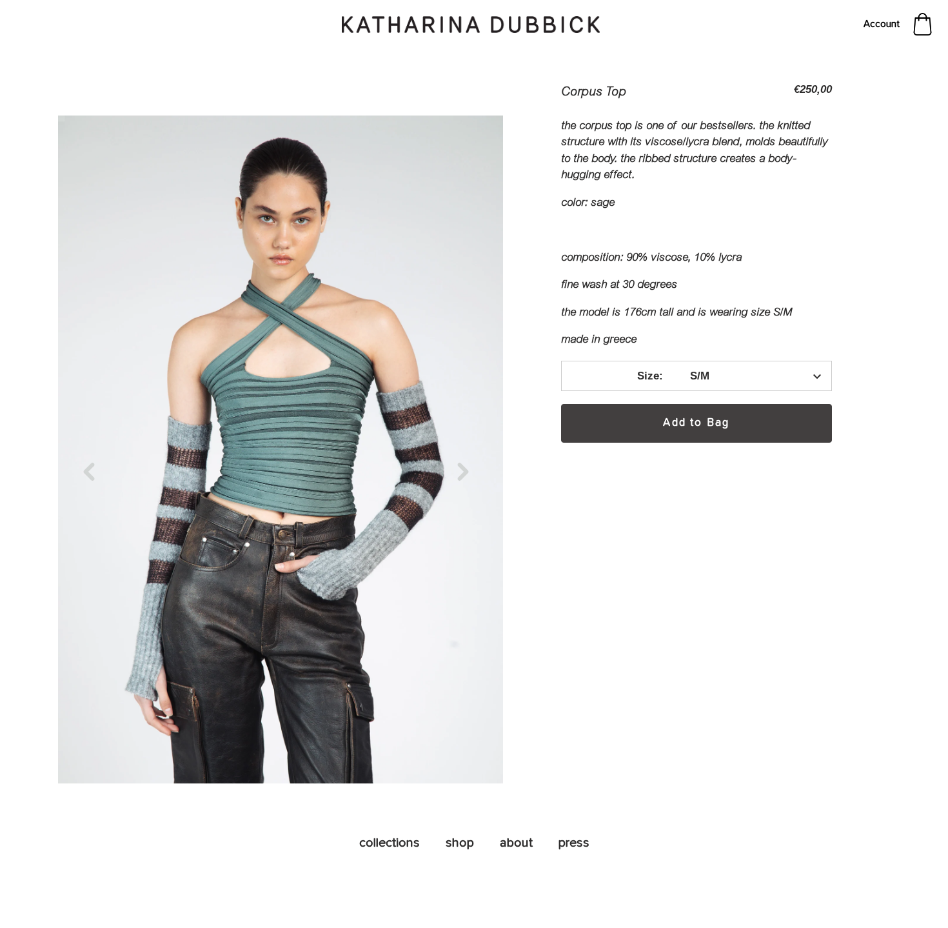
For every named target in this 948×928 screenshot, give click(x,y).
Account (882, 24)
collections (389, 842)
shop (460, 842)
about (516, 842)
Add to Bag (696, 423)
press (573, 842)
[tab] (696, 232)
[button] (93, 472)
